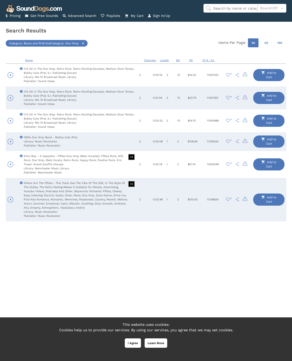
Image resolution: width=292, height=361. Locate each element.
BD (178, 60)
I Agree (133, 343)
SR (191, 60)
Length (164, 60)
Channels (150, 60)
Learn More (156, 343)
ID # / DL (208, 60)
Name (29, 60)
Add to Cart (271, 75)
